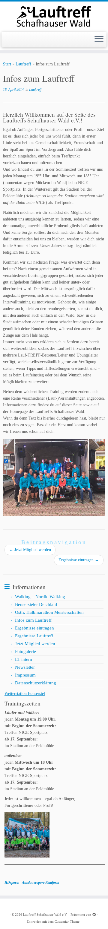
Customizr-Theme (67, 921)
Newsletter (25, 667)
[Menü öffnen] (99, 39)
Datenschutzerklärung (35, 682)
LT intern (23, 659)
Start (7, 64)
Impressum (25, 675)
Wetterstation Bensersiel (24, 693)
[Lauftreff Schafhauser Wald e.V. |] (54, 16)
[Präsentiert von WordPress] (94, 914)
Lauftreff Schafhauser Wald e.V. (45, 914)
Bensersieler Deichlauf (36, 604)
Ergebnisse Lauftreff (34, 635)
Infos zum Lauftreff (33, 620)
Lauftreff (23, 64)
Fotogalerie (25, 651)
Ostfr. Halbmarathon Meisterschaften (49, 612)
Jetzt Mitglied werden (30, 549)
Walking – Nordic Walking (40, 596)
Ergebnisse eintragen (78, 560)
